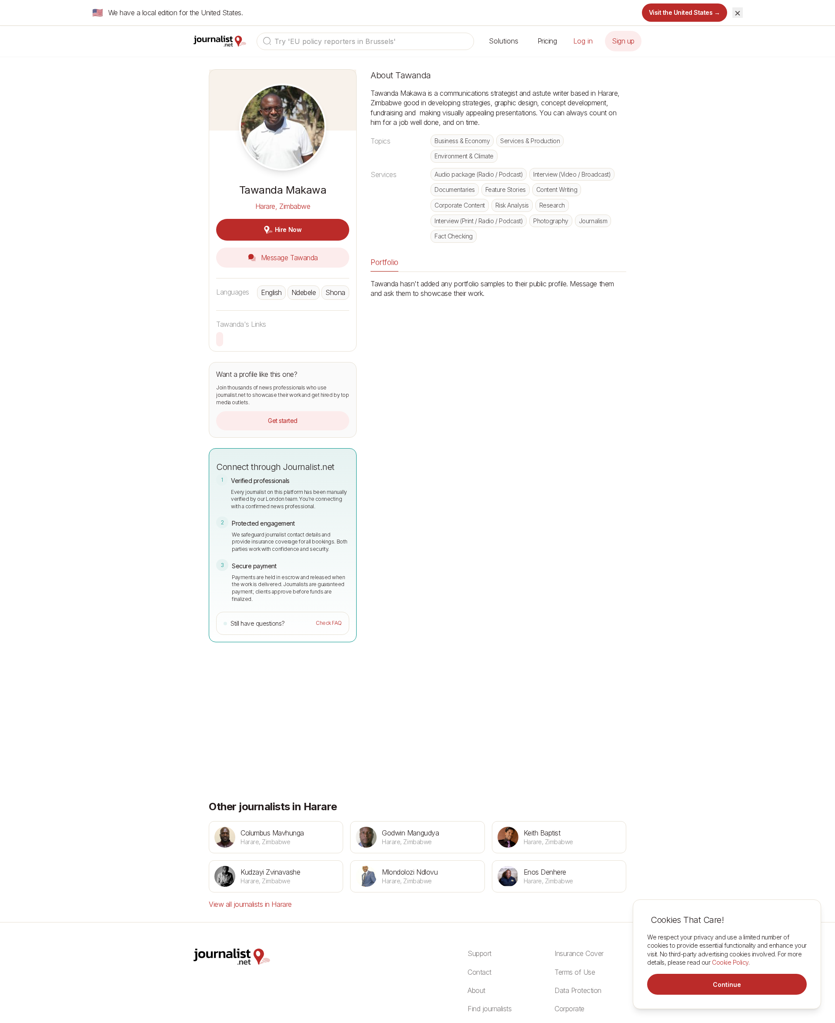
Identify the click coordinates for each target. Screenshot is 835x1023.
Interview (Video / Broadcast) (572, 174)
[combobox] (365, 41)
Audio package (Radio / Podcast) (478, 174)
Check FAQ (329, 623)
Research (552, 205)
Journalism (593, 221)
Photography (550, 221)
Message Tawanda (288, 257)
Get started (282, 420)
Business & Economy (462, 140)
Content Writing (557, 189)
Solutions (503, 41)
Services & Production (530, 140)
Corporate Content (459, 205)
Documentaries (454, 189)
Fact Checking (453, 236)
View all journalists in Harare (250, 904)
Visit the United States (685, 12)
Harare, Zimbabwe (282, 206)
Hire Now (288, 229)
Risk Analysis (512, 205)
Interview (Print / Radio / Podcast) (478, 221)
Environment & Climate (464, 156)
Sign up (623, 41)
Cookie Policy (730, 962)
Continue (727, 984)
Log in (583, 41)
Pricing (547, 41)
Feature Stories (505, 189)
